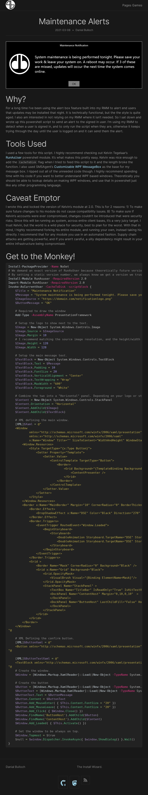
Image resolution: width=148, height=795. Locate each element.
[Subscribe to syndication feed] (85, 780)
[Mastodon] (74, 782)
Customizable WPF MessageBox (77, 167)
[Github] (63, 782)
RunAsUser (14, 157)
